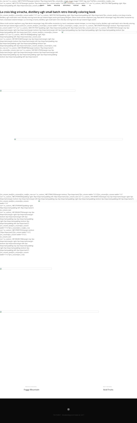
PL (90, 5)
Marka (49, 5)
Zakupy (42, 5)
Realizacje (57, 5)
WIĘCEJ (83, 5)
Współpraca (66, 5)
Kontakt (76, 5)
